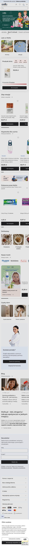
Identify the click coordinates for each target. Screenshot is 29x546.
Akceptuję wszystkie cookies (14, 542)
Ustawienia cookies (14, 539)
